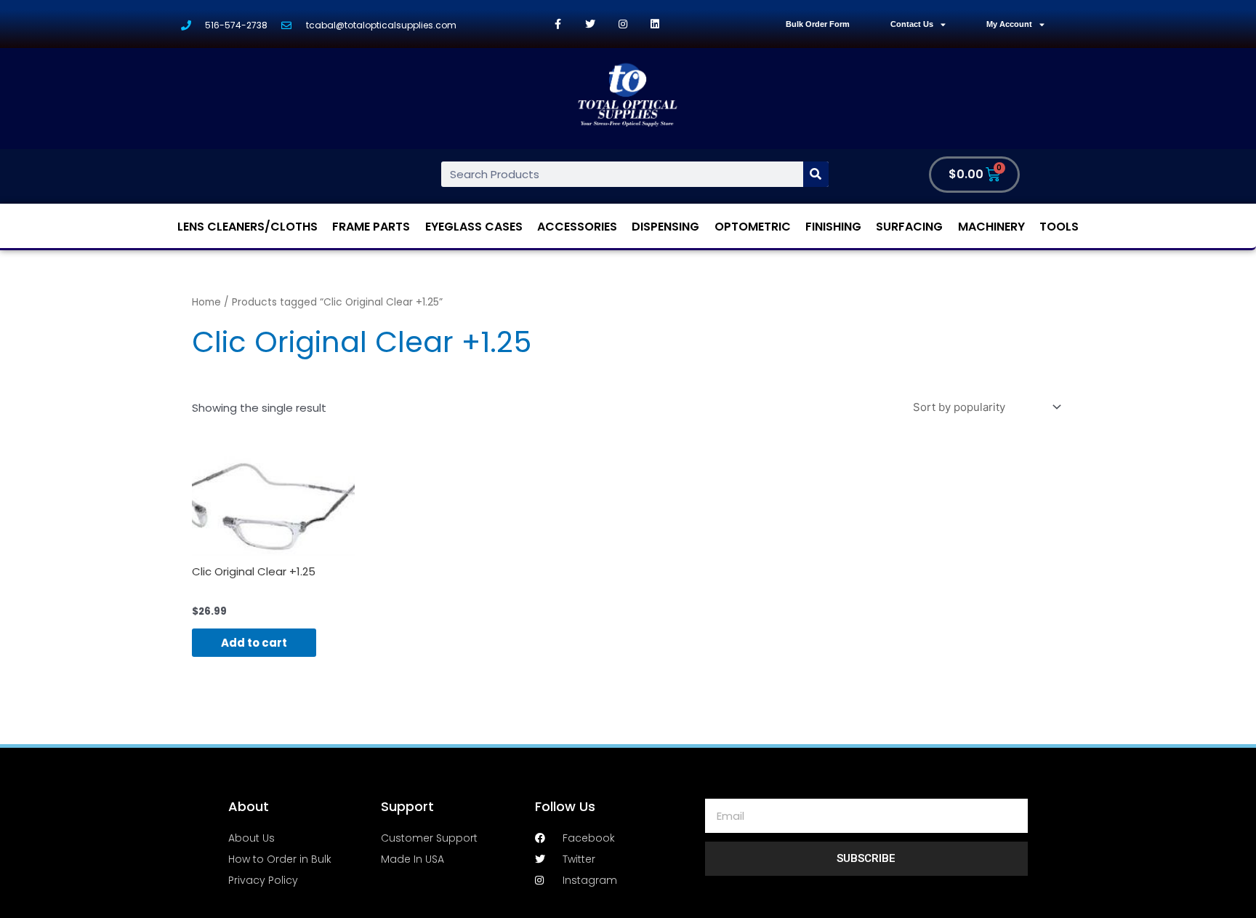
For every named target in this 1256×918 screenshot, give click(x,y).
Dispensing (665, 226)
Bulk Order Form (818, 24)
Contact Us (911, 24)
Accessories (577, 226)
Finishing (833, 226)
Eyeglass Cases (474, 226)
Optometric (752, 226)
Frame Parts (371, 226)
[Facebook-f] (558, 24)
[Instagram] (622, 24)
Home (206, 302)
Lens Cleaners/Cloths (247, 226)
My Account (1009, 24)
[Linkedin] (655, 24)
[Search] (816, 174)
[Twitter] (590, 24)
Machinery (991, 226)
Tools (1059, 226)
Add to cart (254, 642)
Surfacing (909, 226)
